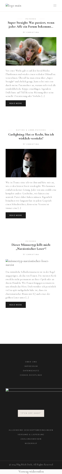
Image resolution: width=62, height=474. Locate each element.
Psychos (31, 19)
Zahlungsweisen (31, 439)
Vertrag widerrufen (31, 472)
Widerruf (31, 443)
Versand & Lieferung (31, 434)
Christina (32, 32)
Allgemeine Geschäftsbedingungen (31, 430)
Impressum (31, 366)
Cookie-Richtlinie (31, 375)
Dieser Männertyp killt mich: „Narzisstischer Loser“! (31, 247)
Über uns (31, 362)
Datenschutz (31, 371)
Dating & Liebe (25, 130)
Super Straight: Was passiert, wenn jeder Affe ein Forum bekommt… (31, 25)
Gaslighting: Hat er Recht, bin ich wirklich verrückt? (31, 136)
